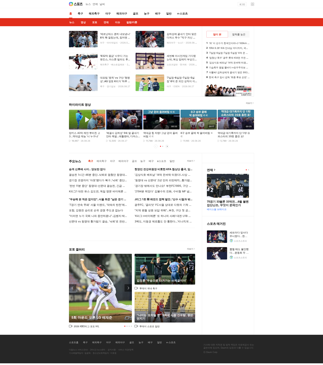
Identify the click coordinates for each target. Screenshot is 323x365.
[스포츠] (78, 4)
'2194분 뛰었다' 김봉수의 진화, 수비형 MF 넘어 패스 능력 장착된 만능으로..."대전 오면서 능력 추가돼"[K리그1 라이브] (164, 191)
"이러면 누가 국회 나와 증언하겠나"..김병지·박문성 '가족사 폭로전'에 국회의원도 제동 (98, 216)
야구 (108, 342)
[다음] (254, 129)
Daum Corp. (212, 352)
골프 (131, 342)
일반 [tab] (172, 161)
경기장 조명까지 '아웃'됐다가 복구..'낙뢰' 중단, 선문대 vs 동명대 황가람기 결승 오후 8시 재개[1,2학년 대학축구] (98, 180)
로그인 (242, 4)
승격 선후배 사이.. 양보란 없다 (87, 169)
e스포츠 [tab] (161, 161)
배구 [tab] (151, 161)
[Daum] (71, 4)
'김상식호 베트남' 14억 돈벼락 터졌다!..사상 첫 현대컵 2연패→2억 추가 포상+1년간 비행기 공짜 (164, 174)
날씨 (102, 4)
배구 (150, 342)
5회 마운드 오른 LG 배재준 (91, 317)
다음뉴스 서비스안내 (78, 350)
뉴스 (88, 4)
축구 (85, 342)
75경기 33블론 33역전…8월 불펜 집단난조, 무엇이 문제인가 (228, 203)
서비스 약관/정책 (125, 350)
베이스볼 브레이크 (216, 209)
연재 (210, 170)
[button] (252, 4)
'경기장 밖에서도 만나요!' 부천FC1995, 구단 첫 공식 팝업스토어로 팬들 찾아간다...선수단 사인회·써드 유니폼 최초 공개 (164, 185)
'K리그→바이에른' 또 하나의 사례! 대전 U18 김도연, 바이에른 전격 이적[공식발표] (164, 216)
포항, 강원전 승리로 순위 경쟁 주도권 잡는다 (96, 210)
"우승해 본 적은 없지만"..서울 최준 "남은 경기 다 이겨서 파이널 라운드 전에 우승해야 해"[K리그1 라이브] (98, 199)
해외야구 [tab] (123, 161)
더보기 (249, 103)
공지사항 (112, 350)
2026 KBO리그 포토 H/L (86, 326)
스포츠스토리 (240, 240)
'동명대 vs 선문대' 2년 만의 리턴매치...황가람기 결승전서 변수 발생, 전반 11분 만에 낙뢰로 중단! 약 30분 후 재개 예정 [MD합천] (164, 180)
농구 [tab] (142, 161)
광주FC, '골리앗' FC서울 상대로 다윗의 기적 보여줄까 (164, 204)
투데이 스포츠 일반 (149, 326)
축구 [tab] (90, 161)
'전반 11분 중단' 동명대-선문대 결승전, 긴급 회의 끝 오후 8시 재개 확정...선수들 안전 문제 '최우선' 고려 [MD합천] (98, 185)
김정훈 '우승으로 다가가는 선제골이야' (161, 280)
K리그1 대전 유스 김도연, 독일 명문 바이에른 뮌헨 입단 (98, 191)
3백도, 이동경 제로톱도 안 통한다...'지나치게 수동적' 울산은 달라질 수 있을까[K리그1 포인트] (164, 221)
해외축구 (97, 342)
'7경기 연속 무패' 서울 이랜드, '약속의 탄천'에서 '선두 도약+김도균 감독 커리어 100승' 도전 (98, 204)
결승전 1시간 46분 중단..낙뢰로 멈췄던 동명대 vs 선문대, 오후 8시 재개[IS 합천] (98, 174)
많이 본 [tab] (217, 34)
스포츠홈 (73, 342)
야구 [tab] (112, 161)
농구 (141, 342)
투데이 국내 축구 (148, 288)
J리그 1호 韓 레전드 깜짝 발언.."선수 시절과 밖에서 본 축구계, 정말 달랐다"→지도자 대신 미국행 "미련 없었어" (164, 199)
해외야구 (120, 342)
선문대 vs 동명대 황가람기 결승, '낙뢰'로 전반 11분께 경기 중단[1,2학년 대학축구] (98, 221)
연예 (95, 4)
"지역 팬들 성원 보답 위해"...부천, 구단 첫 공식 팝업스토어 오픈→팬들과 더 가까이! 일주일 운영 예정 (164, 210)
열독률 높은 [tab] (238, 34)
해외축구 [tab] (102, 161)
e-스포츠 (171, 342)
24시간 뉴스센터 (97, 350)
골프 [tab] (134, 161)
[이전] (72, 288)
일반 (159, 342)
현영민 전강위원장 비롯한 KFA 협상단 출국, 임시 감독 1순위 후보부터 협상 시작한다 (164, 169)
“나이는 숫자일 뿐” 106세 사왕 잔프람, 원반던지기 (165, 316)
